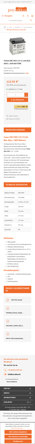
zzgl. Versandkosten (20, 85)
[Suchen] (31, 20)
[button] (21, 107)
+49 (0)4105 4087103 (26, 2)
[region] (17, 47)
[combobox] (15, 20)
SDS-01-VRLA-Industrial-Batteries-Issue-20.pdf (15, 338)
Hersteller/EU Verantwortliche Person (14, 73)
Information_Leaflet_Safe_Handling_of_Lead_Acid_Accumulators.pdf (15, 325)
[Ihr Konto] (23, 16)
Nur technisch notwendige (18, 436)
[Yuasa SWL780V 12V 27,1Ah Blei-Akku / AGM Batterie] (17, 46)
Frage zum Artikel (14, 119)
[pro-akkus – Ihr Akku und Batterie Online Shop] (17, 9)
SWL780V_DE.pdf (16, 300)
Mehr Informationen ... (17, 428)
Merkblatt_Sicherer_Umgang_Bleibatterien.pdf (15, 313)
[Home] (5, 27)
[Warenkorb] (32, 16)
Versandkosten (7, 416)
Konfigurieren (18, 441)
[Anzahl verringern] (26, 96)
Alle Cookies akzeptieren (18, 432)
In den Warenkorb (17, 100)
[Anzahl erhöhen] (26, 94)
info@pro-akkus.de (11, 2)
